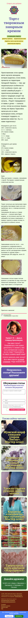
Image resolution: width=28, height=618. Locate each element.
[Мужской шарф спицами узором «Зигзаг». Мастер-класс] (14, 437)
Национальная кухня (20, 38)
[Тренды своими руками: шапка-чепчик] (14, 484)
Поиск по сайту (4, 607)
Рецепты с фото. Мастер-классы (14, 41)
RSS (2, 608)
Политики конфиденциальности (16, 407)
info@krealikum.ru (19, 596)
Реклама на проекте (5, 605)
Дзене (14, 583)
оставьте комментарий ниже (14, 354)
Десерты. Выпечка (7, 38)
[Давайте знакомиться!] (14, 328)
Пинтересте (8, 585)
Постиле (13, 587)
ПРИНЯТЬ (19, 616)
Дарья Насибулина (18, 595)
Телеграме (17, 585)
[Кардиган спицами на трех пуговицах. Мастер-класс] (14, 515)
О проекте (3, 604)
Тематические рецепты (14, 43)
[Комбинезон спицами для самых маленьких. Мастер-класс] (14, 462)
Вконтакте (21, 583)
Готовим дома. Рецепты (14, 36)
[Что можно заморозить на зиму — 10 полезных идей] (14, 541)
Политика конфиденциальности (8, 601)
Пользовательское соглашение (8, 600)
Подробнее (9, 616)
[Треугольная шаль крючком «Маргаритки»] (14, 561)
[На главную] (14, 14)
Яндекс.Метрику (13, 613)
